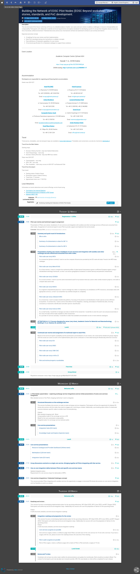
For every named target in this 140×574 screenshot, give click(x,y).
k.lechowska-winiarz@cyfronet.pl (46, 197)
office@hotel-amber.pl (78, 132)
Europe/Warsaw (103, 2)
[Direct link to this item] (79, 211)
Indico (16, 570)
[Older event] (11, 2)
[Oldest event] (7, 2)
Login (136, 2)
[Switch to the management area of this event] (46, 2)
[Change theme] (40, 2)
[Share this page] (136, 570)
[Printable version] (21, 2)
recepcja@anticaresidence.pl (50, 110)
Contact (72, 569)
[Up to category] (15, 2)
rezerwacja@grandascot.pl (78, 119)
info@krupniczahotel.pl (78, 96)
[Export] (30, 2)
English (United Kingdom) (121, 2)
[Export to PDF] (35, 2)
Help (67, 569)
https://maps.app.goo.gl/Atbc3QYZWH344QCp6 (70, 64)
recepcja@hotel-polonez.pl (50, 96)
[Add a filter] (25, 2)
